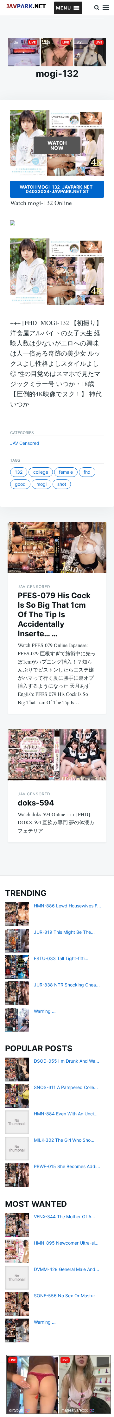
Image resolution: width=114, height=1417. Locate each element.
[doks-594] (57, 754)
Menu (106, 8)
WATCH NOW (57, 145)
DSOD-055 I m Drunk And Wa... (66, 1061)
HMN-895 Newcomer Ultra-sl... (66, 1243)
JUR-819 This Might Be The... (64, 932)
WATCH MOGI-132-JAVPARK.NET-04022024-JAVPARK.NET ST (57, 189)
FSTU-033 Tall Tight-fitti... (61, 958)
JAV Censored (24, 443)
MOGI (41, 484)
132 (18, 472)
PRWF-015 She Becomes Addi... (67, 1166)
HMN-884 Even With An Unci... (66, 1113)
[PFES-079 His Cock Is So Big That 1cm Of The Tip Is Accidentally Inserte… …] (57, 547)
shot (61, 484)
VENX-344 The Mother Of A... (64, 1216)
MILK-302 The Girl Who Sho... (64, 1140)
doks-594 (36, 802)
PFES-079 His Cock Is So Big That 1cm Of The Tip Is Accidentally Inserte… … (54, 614)
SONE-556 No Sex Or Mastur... (66, 1295)
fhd (87, 472)
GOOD (20, 484)
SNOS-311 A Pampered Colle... (66, 1087)
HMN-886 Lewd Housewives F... (67, 905)
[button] (63, 8)
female (66, 472)
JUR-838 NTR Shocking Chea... (67, 984)
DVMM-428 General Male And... (66, 1269)
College (40, 472)
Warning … (45, 1011)
